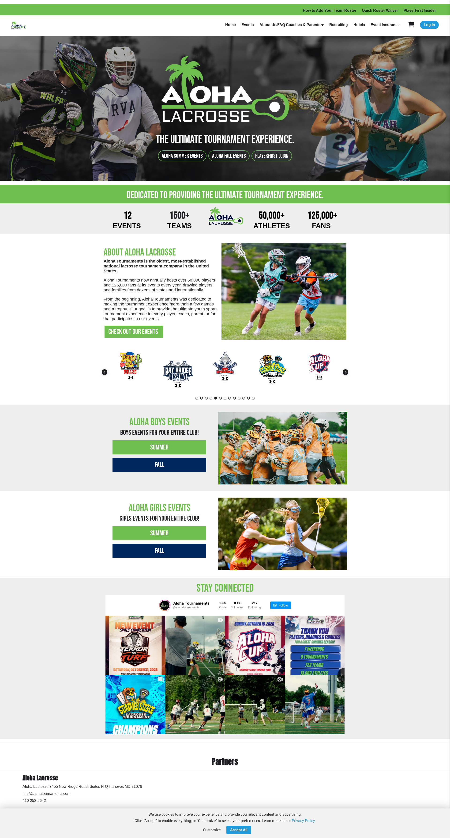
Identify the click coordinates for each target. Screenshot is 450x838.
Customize (212, 830)
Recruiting (338, 25)
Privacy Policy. (304, 821)
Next (345, 372)
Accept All (238, 830)
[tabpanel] (130, 372)
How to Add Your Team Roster (329, 10)
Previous (104, 372)
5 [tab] (215, 398)
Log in (429, 25)
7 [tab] (225, 398)
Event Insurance (385, 25)
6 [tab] (220, 398)
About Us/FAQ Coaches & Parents (289, 25)
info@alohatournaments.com (46, 794)
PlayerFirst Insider (420, 10)
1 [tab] (196, 398)
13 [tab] (253, 398)
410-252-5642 (34, 801)
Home (230, 25)
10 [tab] (239, 398)
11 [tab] (243, 398)
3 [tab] (206, 398)
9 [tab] (234, 398)
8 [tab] (229, 398)
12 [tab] (248, 398)
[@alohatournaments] (164, 605)
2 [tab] (201, 398)
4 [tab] (211, 398)
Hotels (359, 25)
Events (247, 25)
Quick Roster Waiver (380, 10)
